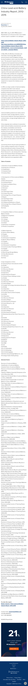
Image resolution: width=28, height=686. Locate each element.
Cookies (14, 681)
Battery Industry (5, 604)
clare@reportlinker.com (15, 612)
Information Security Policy (9, 679)
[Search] (26, 2)
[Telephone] (22, 2)
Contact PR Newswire (13, 663)
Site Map (19, 679)
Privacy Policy (17, 677)
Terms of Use (9, 677)
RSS (24, 679)
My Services (13, 668)
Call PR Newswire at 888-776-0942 (14, 672)
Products (14, 665)
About (14, 666)
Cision (16, 683)
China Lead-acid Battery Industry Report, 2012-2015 (12, 605)
